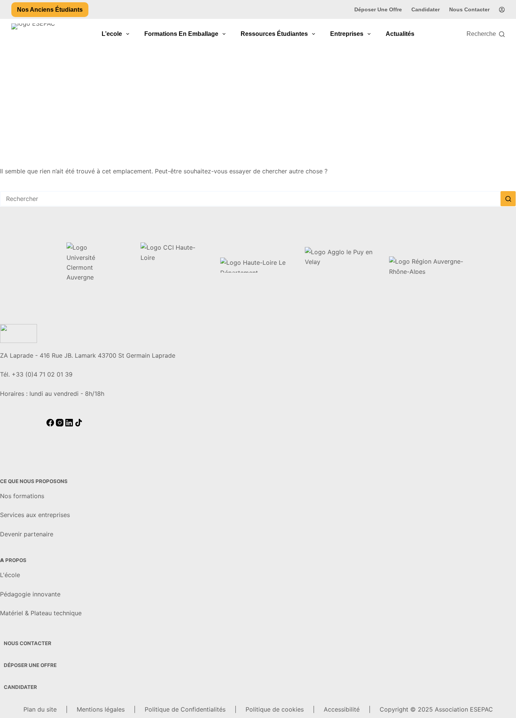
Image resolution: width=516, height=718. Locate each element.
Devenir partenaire (26, 534)
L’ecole (112, 34)
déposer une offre (30, 665)
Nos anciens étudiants (50, 9)
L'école (10, 575)
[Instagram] (60, 424)
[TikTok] (78, 424)
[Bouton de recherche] (508, 198)
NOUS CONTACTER (27, 643)
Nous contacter (469, 9)
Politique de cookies (275, 709)
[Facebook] (51, 424)
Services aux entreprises (35, 515)
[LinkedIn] (70, 424)
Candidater (425, 9)
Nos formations (22, 496)
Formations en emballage (181, 34)
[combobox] (250, 198)
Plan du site (40, 709)
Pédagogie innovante (30, 594)
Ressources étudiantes (274, 34)
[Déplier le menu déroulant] (127, 34)
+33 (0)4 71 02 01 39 (42, 374)
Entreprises (346, 34)
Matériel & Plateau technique (41, 613)
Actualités (400, 34)
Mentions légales (101, 709)
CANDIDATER (20, 687)
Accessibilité (342, 709)
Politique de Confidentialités (185, 709)
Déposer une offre (378, 9)
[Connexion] (502, 9)
